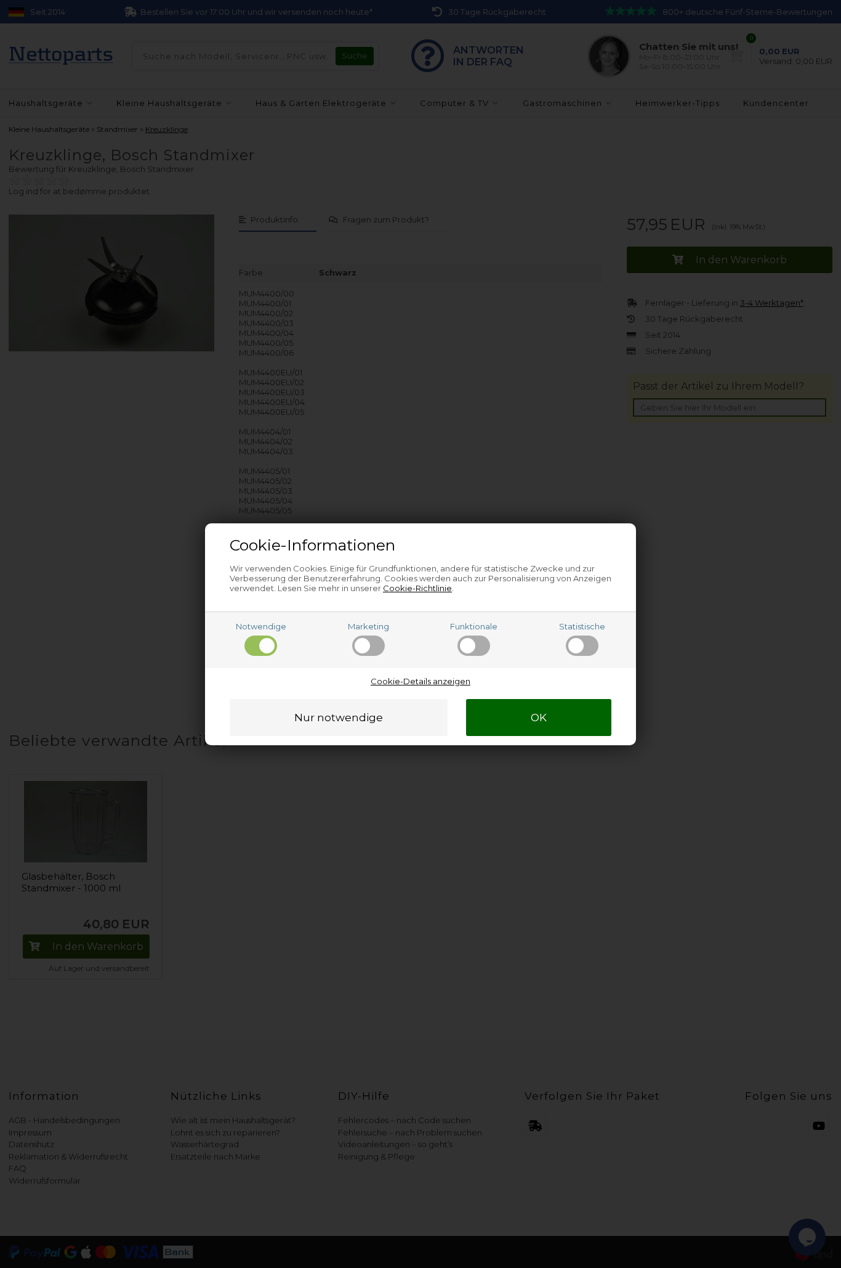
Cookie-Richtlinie (417, 588)
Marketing (368, 626)
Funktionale (473, 626)
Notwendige (261, 626)
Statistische (582, 626)
